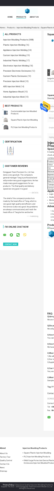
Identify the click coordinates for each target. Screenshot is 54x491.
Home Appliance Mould (13, 91)
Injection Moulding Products (28, 28)
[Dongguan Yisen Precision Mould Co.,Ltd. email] (6, 235)
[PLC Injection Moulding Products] (5, 127)
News (2, 468)
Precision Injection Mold (13, 81)
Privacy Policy (8, 485)
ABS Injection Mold (11, 86)
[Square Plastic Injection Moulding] (5, 120)
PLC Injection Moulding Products (24, 127)
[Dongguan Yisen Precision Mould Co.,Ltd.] (27, 11)
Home (10, 17)
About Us (34, 17)
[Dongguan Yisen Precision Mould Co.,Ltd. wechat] (19, 235)
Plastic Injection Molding (14, 45)
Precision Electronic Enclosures (17, 71)
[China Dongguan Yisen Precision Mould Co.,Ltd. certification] (10, 150)
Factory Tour (5, 457)
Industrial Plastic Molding (14, 60)
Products (21, 17)
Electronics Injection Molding (16, 66)
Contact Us (4, 464)
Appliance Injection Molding (15, 50)
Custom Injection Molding (14, 55)
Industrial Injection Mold (13, 97)
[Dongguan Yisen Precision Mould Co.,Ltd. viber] (26, 234)
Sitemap (3, 471)
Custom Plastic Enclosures (15, 76)
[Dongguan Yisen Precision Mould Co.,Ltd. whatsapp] (13, 235)
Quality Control (6, 460)
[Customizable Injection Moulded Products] (5, 113)
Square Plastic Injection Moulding (24, 120)
